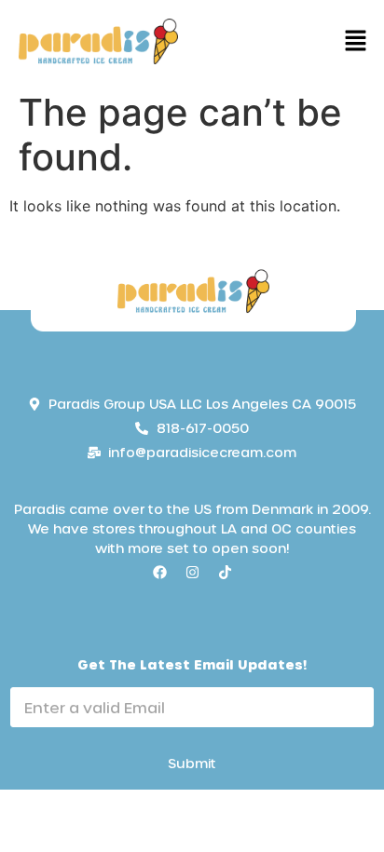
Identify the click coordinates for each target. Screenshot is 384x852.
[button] (356, 41)
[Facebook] (159, 572)
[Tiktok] (225, 572)
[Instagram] (192, 572)
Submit (192, 763)
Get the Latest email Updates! (192, 664)
